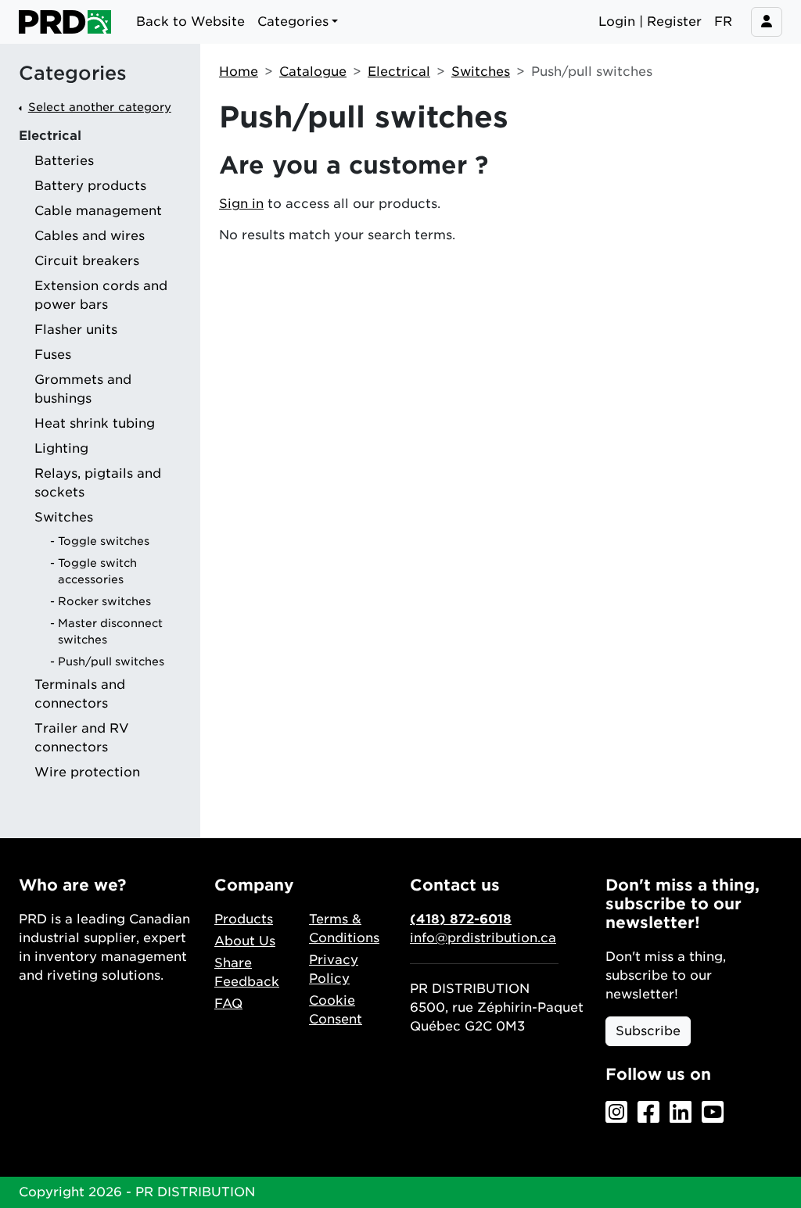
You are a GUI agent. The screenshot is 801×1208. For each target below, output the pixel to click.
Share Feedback (246, 972)
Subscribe (648, 1030)
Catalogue (313, 71)
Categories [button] (293, 21)
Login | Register (650, 21)
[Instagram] (616, 1113)
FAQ (228, 1003)
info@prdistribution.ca (483, 937)
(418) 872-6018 (461, 919)
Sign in (241, 203)
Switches (480, 71)
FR (723, 21)
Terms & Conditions (344, 928)
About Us (244, 941)
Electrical (399, 71)
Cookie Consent (335, 1010)
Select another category (99, 106)
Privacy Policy (333, 969)
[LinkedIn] (680, 1113)
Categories (73, 73)
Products (243, 919)
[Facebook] (648, 1113)
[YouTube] (713, 1113)
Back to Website (190, 21)
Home (238, 71)
